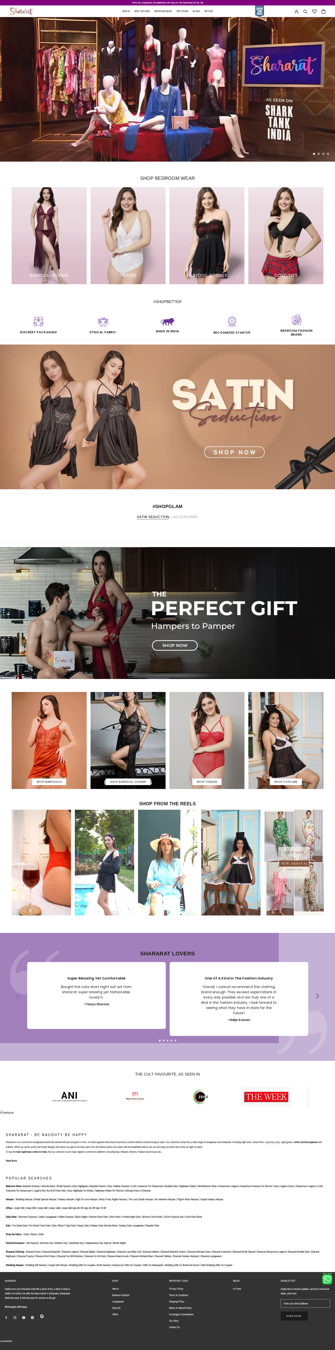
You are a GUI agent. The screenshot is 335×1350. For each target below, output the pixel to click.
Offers (115, 1314)
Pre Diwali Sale (19, 1225)
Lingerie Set (39, 1190)
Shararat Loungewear (211, 1256)
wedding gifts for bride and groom (182, 1265)
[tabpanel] (96, 995)
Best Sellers (142, 11)
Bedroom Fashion (120, 1295)
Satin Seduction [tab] (153, 516)
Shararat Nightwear (106, 1251)
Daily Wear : (12, 1216)
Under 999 (31, 1208)
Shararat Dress (33, 1251)
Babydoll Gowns (98, 1186)
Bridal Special (64, 1186)
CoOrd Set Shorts (193, 1216)
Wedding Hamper (24, 1199)
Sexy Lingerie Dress (284, 1186)
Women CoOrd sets (152, 1216)
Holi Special (32, 1243)
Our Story (174, 1320)
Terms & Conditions (178, 1295)
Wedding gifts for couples (82, 1265)
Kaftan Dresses (66, 1216)
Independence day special (98, 1243)
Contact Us (174, 1327)
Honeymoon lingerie (228, 1186)
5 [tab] (175, 1041)
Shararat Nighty (87, 1251)
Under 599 (19, 1208)
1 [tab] (160, 1041)
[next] (330, 525)
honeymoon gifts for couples (126, 1265)
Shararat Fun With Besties (70, 1256)
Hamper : (10, 1199)
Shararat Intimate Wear (141, 1256)
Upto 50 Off (89, 1208)
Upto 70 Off (100, 1208)
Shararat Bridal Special (244, 1251)
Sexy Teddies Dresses (118, 1186)
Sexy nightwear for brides (80, 1190)
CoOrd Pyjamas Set (173, 1216)
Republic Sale (152, 1225)
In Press (237, 1288)
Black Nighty (81, 1216)
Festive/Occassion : (16, 1243)
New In (126, 11)
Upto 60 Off (77, 1208)
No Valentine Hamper (165, 1199)
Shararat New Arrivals (118, 1256)
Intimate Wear (48, 1186)
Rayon (34, 1234)
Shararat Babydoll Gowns (173, 1251)
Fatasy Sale (83, 1225)
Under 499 (42, 1208)
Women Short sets (98, 1216)
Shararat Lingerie (70, 1251)
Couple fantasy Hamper (211, 1199)
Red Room (182, 11)
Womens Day (46, 1243)
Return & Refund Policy (180, 1308)
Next (316, 999)
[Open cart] (323, 11)
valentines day (76, 1243)
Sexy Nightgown (80, 1186)
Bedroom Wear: (14, 1186)
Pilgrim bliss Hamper (187, 1199)
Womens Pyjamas (28, 1216)
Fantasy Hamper (66, 1199)
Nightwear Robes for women (109, 1190)
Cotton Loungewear (47, 1216)
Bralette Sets (171, 1186)
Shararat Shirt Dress (45, 1256)
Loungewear (118, 1301)
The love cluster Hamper (140, 1199)
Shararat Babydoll (51, 1251)
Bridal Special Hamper (45, 1199)
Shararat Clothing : (15, 1251)
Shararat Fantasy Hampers (186, 1256)
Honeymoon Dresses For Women (256, 1186)
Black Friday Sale (67, 1225)
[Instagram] (15, 1317)
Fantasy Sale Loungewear (131, 1225)
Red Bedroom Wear (207, 1186)
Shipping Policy (176, 1301)
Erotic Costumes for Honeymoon (147, 1186)
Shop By (116, 1308)
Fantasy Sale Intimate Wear (104, 1225)
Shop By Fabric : (14, 1234)
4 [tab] (171, 1041)
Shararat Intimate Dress (198, 1251)
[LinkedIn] (32, 1317)
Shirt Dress (115, 1216)
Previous (17, 999)
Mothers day (61, 1243)
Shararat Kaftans (151, 1251)
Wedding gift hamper (36, 1265)
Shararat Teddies (163, 1256)
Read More (11, 1160)
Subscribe (294, 1316)
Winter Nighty (119, 1243)
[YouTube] (23, 1317)
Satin (41, 1234)
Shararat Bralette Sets (298, 1251)
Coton (26, 1234)
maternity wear (272, 1142)
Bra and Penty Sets (56, 1190)
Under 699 (67, 1208)
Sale (54, 1225)
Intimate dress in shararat (138, 1190)
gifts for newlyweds (153, 1265)
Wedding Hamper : (15, 1265)
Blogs (196, 11)
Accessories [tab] (185, 516)
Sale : (9, 1225)
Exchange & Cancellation (181, 1314)
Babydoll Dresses (31, 1186)
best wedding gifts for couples (216, 1265)
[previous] (4, 525)
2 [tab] (164, 1041)
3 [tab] (167, 1041)
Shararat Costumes (221, 1251)
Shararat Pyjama (25, 1256)
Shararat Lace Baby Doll (129, 1251)
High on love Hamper (86, 1199)
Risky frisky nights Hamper (113, 1199)
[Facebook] (6, 1317)
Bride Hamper (104, 1265)
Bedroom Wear (163, 11)
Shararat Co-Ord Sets (95, 1256)
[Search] (305, 11)
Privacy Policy (176, 1288)
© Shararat (6, 1341)
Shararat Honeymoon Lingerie (271, 1251)
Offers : (10, 1208)
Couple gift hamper (57, 1265)
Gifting (208, 11)
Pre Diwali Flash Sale (39, 1225)
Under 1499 (54, 1208)
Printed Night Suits (131, 1216)
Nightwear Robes (187, 1186)
